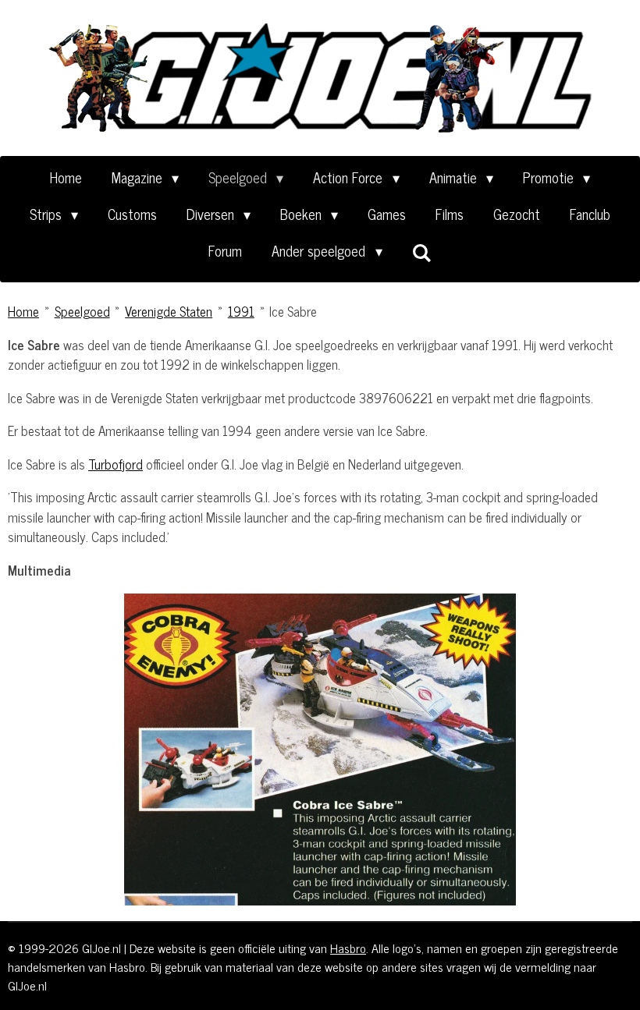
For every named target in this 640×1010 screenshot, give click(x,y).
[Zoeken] (422, 252)
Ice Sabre (293, 311)
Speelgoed (82, 311)
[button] (618, 607)
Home (23, 311)
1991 (241, 311)
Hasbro (348, 947)
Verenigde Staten (168, 311)
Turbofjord (115, 464)
